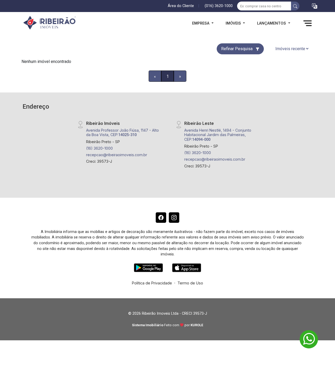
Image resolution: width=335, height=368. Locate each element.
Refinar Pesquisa (237, 48)
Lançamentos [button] (272, 23)
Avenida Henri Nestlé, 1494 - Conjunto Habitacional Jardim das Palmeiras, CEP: (217, 135)
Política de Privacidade (152, 283)
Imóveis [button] (234, 23)
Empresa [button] (201, 23)
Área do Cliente (181, 6)
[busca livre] (295, 6)
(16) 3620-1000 (99, 148)
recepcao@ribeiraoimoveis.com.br (116, 155)
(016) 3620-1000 (219, 6)
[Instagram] (174, 217)
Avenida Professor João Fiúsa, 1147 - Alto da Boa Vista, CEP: (122, 132)
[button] (315, 6)
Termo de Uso (190, 283)
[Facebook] (161, 217)
